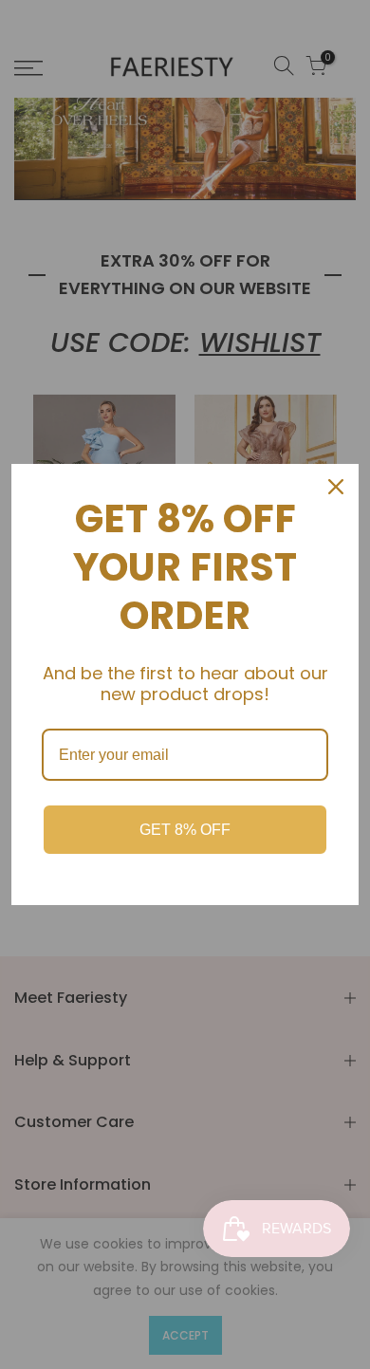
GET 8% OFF (185, 830)
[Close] (336, 486)
